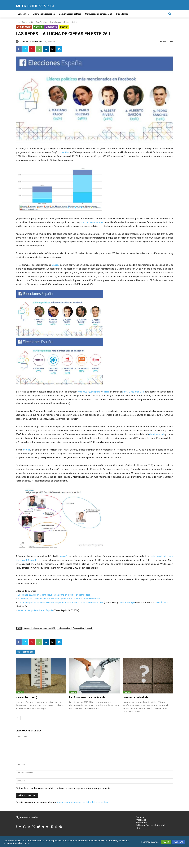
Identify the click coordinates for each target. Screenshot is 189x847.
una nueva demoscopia (92, 222)
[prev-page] (17, 718)
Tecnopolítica (78, 628)
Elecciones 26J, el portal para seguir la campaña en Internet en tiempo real (54, 594)
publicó (64, 556)
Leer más (145, 842)
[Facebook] (19, 49)
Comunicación (28, 22)
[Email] (53, 49)
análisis (66, 152)
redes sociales (64, 628)
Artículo (27, 628)
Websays (82, 391)
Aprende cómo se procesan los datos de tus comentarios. (83, 802)
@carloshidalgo (127, 602)
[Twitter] (25, 49)
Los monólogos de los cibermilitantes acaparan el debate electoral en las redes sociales (61, 602)
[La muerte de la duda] (148, 675)
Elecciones (51, 26)
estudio (26, 449)
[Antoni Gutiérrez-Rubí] (17, 41)
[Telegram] (59, 49)
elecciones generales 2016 (44, 628)
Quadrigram (94, 391)
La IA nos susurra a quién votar (88, 697)
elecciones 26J (156, 434)
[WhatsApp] (39, 49)
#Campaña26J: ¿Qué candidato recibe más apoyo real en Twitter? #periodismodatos (59, 598)
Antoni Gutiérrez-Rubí (33, 41)
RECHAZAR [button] (179, 842)
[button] (169, 14)
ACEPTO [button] (166, 842)
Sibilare (105, 391)
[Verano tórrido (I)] (41, 675)
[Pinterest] (32, 49)
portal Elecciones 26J (133, 391)
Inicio (18, 22)
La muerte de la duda (135, 697)
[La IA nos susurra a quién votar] (94, 675)
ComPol (39, 22)
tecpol (89, 628)
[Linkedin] (46, 49)
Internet (64, 26)
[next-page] (22, 718)
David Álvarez (161, 602)
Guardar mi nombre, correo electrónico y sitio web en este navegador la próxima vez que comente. (64, 788)
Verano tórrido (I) (26, 697)
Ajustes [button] (155, 842)
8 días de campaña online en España (35, 610)
